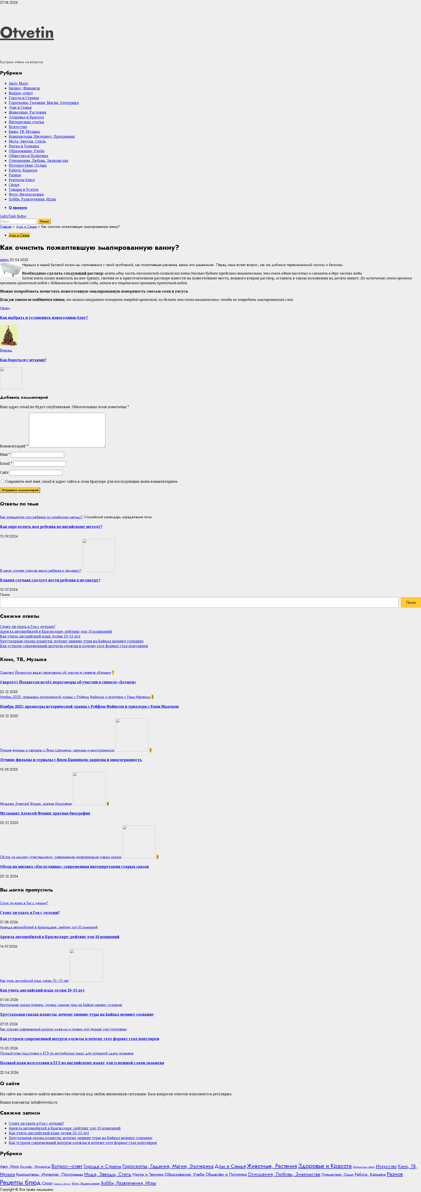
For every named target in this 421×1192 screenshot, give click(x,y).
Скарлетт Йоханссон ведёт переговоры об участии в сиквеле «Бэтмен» (55, 672)
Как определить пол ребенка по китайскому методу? (41, 517)
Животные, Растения (27, 112)
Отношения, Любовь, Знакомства (38, 160)
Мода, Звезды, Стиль (27, 141)
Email (6, 463)
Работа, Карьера (23, 170)
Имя (5, 454)
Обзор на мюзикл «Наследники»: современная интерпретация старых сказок (60, 857)
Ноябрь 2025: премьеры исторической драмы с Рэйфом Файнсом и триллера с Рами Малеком (75, 696)
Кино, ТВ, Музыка (24, 131)
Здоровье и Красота (26, 117)
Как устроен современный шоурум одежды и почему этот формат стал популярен (74, 645)
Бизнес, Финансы (24, 88)
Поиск (5, 594)
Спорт (14, 184)
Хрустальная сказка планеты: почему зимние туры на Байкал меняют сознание (72, 641)
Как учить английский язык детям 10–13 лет (40, 636)
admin (5, 259)
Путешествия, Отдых (27, 165)
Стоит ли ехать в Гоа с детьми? (27, 626)
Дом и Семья (20, 107)
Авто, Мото (18, 83)
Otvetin (27, 32)
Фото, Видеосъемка (26, 194)
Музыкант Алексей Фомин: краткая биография (36, 803)
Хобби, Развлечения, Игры (32, 199)
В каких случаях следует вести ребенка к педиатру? (40, 570)
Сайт (4, 472)
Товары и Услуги (23, 189)
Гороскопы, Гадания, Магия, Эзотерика (44, 102)
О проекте (18, 207)
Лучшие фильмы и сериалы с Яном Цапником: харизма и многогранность (57, 750)
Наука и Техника (24, 146)
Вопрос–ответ (21, 93)
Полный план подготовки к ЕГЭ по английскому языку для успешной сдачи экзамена (67, 1053)
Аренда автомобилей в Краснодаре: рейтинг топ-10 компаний (56, 631)
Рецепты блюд (22, 179)
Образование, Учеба (26, 150)
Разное (15, 175)
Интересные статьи (26, 122)
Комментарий (14, 446)
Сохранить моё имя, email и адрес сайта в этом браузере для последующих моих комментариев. (91, 481)
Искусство (18, 126)
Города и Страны (24, 97)
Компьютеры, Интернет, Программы (42, 136)
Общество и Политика (28, 155)
